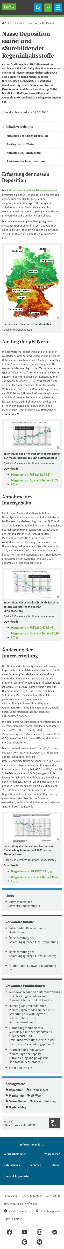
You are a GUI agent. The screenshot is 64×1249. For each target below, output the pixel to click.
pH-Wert (36, 1095)
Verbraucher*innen (15, 1154)
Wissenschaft (52, 1154)
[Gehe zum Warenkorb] (48, 7)
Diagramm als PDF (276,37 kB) (30, 474)
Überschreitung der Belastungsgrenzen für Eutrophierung (33, 940)
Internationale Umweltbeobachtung (32, 965)
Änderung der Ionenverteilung (25, 161)
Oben (53, 1125)
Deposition (32, 194)
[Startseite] (9, 6)
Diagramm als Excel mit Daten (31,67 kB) (35, 879)
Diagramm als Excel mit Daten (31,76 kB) (35, 482)
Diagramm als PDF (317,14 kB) (30, 871)
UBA (4, 372)
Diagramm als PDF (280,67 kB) (31, 627)
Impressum (10, 1196)
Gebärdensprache (50, 1211)
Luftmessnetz (39, 1090)
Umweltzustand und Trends (41, 23)
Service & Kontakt (31, 1196)
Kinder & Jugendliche (16, 1176)
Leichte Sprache (17, 1211)
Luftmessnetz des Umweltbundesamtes (30, 190)
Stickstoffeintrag (44, 1101)
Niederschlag (17, 1107)
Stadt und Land (19, 1067)
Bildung (55, 1165)
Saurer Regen (18, 1101)
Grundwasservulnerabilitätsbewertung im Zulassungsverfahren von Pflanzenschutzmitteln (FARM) (34, 996)
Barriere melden (13, 1218)
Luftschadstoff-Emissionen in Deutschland (28, 930)
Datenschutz (53, 1196)
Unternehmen (12, 1165)
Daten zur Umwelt (16, 23)
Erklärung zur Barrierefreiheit (20, 1203)
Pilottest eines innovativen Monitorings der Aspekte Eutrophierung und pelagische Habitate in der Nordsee (28, 1055)
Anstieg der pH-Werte (20, 144)
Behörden (35, 1165)
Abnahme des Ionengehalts (23, 153)
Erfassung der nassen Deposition (27, 136)
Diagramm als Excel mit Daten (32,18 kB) (35, 635)
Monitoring (16, 1095)
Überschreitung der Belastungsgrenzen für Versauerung (32, 953)
